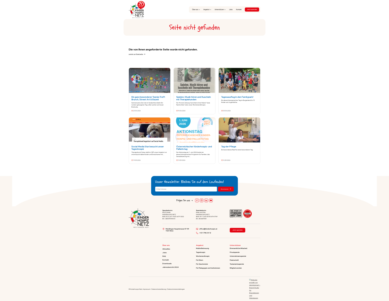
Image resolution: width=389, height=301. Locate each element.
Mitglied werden (236, 268)
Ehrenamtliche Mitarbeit (238, 248)
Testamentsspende (237, 264)
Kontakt (239, 9)
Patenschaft (234, 260)
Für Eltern (199, 260)
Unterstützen (219, 9)
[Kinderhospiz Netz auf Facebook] (197, 200)
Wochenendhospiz (202, 256)
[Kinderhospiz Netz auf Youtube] (211, 200)
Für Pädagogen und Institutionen (208, 268)
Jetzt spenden (252, 9)
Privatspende (234, 252)
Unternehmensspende (238, 256)
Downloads (167, 263)
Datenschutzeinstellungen (176, 289)
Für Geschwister (202, 264)
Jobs (231, 9)
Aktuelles (166, 249)
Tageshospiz (200, 252)
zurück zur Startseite (136, 54)
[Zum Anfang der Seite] (385, 290)
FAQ (164, 256)
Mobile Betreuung (202, 248)
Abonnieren (225, 189)
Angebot (206, 9)
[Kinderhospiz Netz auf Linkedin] (206, 200)
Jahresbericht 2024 (170, 267)
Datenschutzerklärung (159, 289)
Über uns (195, 9)
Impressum (146, 289)
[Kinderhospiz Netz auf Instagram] (201, 200)
